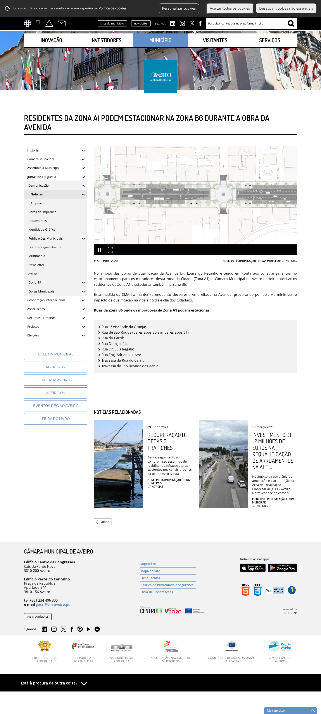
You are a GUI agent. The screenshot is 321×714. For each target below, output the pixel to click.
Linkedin (172, 23)
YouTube (88, 630)
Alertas (49, 23)
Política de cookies (112, 8)
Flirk (97, 629)
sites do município (112, 23)
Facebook (200, 23)
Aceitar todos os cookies (230, 8)
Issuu (80, 629)
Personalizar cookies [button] (179, 8)
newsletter (141, 23)
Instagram (182, 23)
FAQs (38, 23)
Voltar (105, 522)
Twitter (192, 23)
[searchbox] (251, 23)
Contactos (62, 23)
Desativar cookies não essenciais (286, 8)
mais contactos (38, 616)
